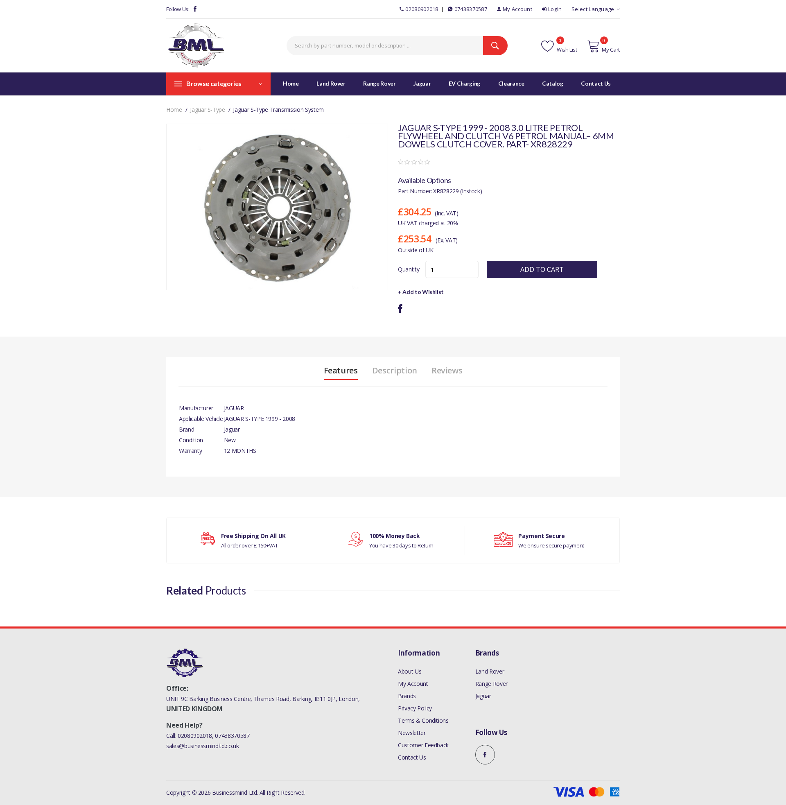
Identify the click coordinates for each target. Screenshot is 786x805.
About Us (409, 671)
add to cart (542, 269)
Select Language (592, 9)
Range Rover (491, 683)
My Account (517, 9)
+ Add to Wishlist (421, 291)
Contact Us (412, 757)
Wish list (566, 49)
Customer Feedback (423, 745)
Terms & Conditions (423, 720)
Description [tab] (394, 370)
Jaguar (483, 696)
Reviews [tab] (447, 370)
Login (555, 9)
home (174, 109)
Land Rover (489, 671)
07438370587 (470, 9)
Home (291, 83)
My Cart (611, 49)
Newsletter (412, 733)
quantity (408, 269)
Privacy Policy (415, 708)
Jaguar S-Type (207, 109)
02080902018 (421, 9)
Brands (407, 696)
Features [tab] (341, 370)
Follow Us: (178, 9)
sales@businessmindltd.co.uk (202, 746)
